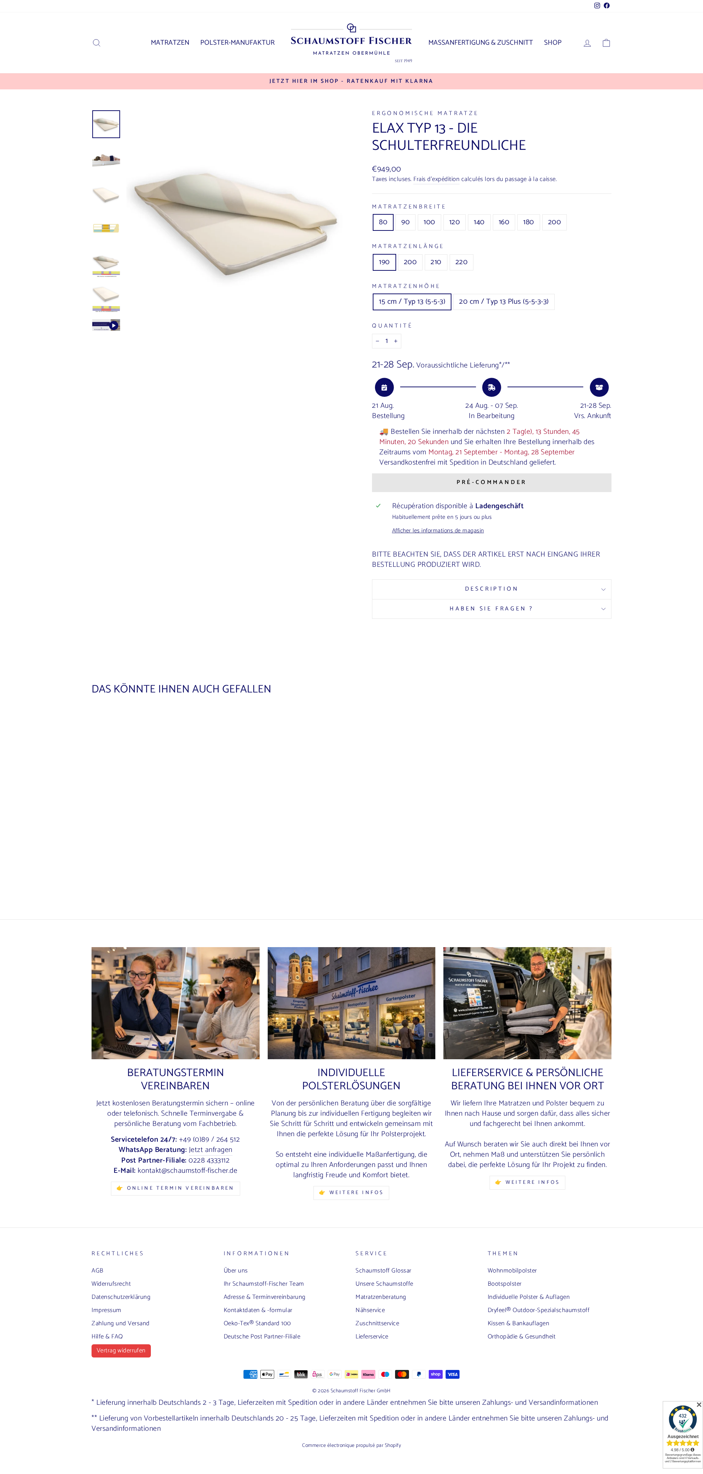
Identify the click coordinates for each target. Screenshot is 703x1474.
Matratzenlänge (408, 247)
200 (554, 222)
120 (454, 222)
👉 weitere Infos (527, 1182)
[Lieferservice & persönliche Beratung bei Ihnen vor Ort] (527, 1003)
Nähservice (370, 1310)
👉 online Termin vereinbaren (175, 1188)
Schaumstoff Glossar (384, 1271)
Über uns (236, 1271)
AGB (98, 1271)
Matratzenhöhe (406, 286)
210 (436, 262)
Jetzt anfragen (211, 1150)
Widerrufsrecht (111, 1284)
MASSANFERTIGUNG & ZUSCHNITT (480, 42)
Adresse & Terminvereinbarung (265, 1297)
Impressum (107, 1310)
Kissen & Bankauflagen (519, 1323)
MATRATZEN (170, 42)
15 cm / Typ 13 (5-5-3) (412, 302)
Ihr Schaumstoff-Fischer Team (264, 1284)
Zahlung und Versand (121, 1323)
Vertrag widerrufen (121, 1350)
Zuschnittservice (377, 1323)
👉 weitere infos (351, 1193)
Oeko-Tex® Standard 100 (257, 1323)
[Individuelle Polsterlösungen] (352, 1003)
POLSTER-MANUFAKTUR (237, 42)
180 (528, 222)
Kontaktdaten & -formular (258, 1310)
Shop (553, 42)
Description (492, 589)
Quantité (392, 326)
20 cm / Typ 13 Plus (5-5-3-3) (504, 302)
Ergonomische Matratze (425, 113)
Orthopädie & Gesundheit (522, 1336)
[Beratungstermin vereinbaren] (176, 1003)
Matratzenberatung (381, 1297)
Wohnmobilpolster (512, 1271)
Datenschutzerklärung (121, 1297)
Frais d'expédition (436, 179)
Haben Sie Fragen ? (492, 609)
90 (405, 222)
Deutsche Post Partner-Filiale (262, 1336)
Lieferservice (372, 1336)
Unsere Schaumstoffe (384, 1284)
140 (479, 222)
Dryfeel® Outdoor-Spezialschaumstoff (539, 1310)
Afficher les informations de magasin (438, 531)
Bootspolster (505, 1284)
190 (384, 262)
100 (429, 222)
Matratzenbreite (409, 207)
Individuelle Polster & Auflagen (529, 1297)
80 (383, 222)
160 (504, 222)
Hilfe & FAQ (107, 1336)
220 (461, 262)
